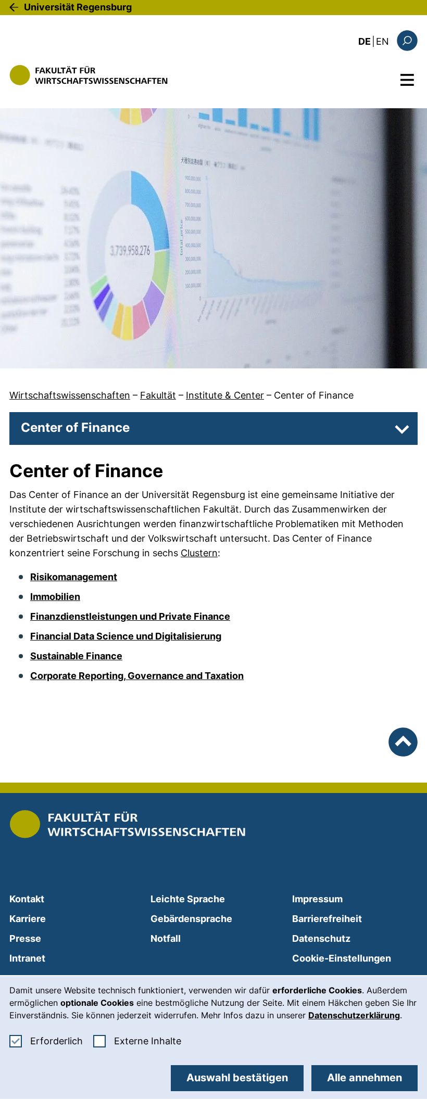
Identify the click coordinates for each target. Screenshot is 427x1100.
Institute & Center (225, 395)
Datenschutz (321, 938)
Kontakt (26, 898)
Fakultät (158, 395)
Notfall (165, 938)
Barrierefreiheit (327, 918)
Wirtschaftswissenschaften (69, 395)
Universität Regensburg (78, 7)
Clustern (199, 552)
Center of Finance (314, 395)
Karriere (27, 918)
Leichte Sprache (187, 898)
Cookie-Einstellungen (341, 958)
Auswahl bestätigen (237, 1077)
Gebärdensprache (191, 918)
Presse (25, 938)
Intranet (27, 958)
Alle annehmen (364, 1077)
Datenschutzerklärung (354, 1015)
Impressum (317, 898)
